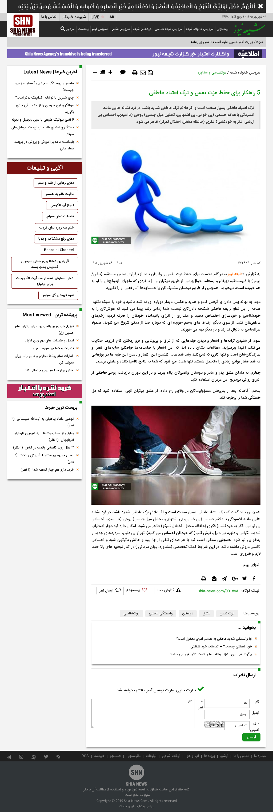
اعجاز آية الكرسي (62, 205)
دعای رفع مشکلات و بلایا (56, 239)
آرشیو (224, 756)
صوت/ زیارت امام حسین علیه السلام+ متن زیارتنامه (227, 42)
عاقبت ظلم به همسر (60, 194)
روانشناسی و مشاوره (212, 73)
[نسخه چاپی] (135, 73)
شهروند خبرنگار (74, 17)
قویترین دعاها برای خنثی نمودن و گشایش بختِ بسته (45, 264)
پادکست (83, 29)
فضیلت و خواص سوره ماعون (53, 348)
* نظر (200, 705)
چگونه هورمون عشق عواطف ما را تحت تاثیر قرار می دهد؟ (211, 654)
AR (112, 17)
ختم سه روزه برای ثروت (56, 228)
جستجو (115, 756)
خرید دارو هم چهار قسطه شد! (47, 470)
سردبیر (70, 29)
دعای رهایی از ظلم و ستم (56, 183)
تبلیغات (151, 756)
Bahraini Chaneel (59, 250)
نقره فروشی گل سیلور (58, 295)
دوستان (187, 613)
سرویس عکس (120, 29)
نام (257, 702)
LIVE (95, 17)
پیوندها (209, 756)
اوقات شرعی (171, 756)
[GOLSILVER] (44, 391)
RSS (85, 756)
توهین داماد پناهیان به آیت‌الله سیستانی (42, 422)
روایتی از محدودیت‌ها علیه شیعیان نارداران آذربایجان (44, 436)
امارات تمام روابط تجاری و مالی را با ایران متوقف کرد (44, 359)
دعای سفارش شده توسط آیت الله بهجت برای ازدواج (44, 281)
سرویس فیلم (100, 29)
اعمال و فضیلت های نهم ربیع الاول (49, 341)
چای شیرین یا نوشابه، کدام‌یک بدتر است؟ (44, 98)
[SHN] (23, 25)
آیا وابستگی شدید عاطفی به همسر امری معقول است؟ (214, 639)
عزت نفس (227, 613)
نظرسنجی (133, 756)
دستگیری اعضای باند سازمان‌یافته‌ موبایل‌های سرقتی (42, 131)
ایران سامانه (126, 806)
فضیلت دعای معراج (60, 216)
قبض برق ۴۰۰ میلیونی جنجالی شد (49, 370)
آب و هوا (192, 756)
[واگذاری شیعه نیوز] (136, 52)
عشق (206, 613)
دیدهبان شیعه (142, 29)
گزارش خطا (166, 590)
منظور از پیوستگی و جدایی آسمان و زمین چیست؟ (44, 86)
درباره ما (260, 756)
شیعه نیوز (234, 274)
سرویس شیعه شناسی (169, 29)
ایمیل (255, 713)
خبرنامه (99, 756)
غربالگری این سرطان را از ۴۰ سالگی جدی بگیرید (45, 109)
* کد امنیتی (254, 727)
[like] (139, 591)
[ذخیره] (150, 73)
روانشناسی (131, 613)
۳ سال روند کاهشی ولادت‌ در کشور (43, 448)
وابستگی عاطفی (161, 613)
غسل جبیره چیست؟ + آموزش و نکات (44, 458)
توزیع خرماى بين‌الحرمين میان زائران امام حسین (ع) (44, 329)
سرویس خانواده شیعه (200, 29)
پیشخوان (222, 29)
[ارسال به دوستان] (143, 73)
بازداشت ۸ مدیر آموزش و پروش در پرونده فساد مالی (44, 145)
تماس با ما (49, 17)
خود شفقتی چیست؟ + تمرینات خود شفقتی (221, 647)
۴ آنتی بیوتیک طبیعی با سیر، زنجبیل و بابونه (42, 120)
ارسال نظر (106, 590)
